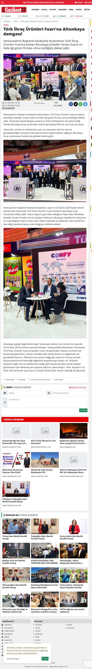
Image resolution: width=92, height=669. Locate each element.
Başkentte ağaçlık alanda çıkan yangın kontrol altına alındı (73, 442)
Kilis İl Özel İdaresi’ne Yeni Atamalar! (43, 442)
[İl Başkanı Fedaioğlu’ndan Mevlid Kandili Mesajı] (16, 489)
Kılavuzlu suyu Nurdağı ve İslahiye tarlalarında (14, 610)
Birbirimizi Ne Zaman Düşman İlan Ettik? (12, 471)
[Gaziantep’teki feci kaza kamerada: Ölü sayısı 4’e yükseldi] (16, 431)
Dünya (79, 9)
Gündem (35, 9)
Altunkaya (59, 379)
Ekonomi (62, 9)
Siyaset (52, 9)
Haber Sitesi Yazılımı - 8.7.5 (58, 666)
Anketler (8, 640)
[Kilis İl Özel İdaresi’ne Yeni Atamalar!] (45, 431)
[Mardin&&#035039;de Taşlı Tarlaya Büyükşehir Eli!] (45, 460)
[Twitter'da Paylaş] (76, 104)
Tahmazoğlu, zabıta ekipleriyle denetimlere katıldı (71, 561)
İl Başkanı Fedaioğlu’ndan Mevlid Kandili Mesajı (14, 500)
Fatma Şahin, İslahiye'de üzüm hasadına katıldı (71, 586)
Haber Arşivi (9, 631)
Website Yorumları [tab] (78, 387)
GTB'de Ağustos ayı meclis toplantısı (72, 610)
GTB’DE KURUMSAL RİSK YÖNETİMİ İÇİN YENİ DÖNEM (44, 561)
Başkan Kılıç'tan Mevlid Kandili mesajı (13, 561)
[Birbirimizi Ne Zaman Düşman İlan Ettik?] (16, 460)
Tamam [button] (45, 658)
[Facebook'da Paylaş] (71, 104)
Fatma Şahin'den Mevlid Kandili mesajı (71, 537)
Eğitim (87, 9)
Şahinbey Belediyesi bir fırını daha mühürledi (44, 586)
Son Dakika (8, 628)
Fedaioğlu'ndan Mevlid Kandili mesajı (42, 537)
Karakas (22, 379)
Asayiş (44, 9)
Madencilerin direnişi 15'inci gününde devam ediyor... (38, 2)
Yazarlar (8, 625)
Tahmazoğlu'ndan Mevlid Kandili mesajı (14, 586)
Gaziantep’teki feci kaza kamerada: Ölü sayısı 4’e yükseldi (14, 442)
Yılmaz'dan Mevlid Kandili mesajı (14, 537)
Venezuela (10, 379)
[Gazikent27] (13, 10)
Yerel (71, 9)
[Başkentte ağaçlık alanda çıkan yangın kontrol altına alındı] (73, 431)
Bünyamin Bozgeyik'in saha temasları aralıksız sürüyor (44, 610)
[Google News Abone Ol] (39, 103)
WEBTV (80, 2)
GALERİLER (8, 634)
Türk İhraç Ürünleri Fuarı (40, 379)
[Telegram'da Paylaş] (85, 104)
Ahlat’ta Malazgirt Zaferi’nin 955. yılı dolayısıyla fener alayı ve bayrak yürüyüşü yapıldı (73, 471)
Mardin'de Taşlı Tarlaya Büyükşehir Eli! (42, 471)
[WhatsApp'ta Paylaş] (80, 104)
